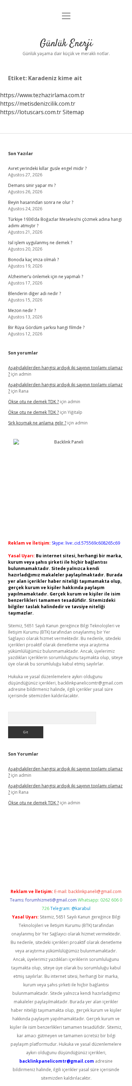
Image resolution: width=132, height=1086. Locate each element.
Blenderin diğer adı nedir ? (34, 293)
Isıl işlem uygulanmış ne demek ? (40, 243)
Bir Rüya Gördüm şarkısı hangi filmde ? (46, 327)
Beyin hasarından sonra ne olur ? (40, 202)
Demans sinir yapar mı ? (32, 185)
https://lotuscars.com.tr (30, 112)
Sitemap (73, 112)
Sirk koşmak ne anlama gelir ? (37, 423)
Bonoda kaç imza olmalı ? (33, 260)
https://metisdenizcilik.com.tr (37, 103)
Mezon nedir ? (22, 310)
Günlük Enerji (66, 44)
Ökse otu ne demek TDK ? (33, 402)
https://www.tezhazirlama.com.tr (42, 95)
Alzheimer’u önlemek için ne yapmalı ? (45, 277)
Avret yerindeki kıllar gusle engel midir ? (47, 168)
